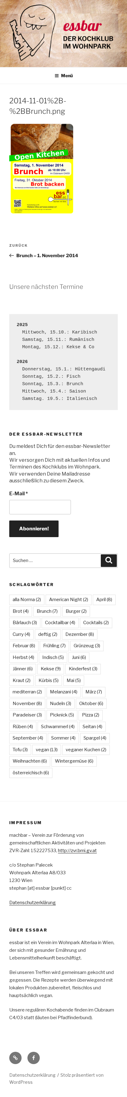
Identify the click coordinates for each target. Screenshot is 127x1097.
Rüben (23, 726)
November (27, 703)
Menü (67, 75)
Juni (79, 657)
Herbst (23, 657)
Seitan (92, 726)
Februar (24, 645)
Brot (21, 611)
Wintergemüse (74, 761)
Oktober (91, 703)
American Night (68, 599)
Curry (21, 634)
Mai (74, 680)
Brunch (47, 611)
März (93, 692)
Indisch (53, 657)
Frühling (54, 645)
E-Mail (18, 494)
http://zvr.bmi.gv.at (77, 850)
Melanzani (63, 692)
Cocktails (96, 622)
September (28, 738)
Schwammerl (58, 726)
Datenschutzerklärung (32, 902)
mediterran (27, 692)
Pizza (90, 715)
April (104, 599)
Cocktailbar (60, 622)
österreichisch (31, 773)
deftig (47, 634)
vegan (47, 749)
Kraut (22, 680)
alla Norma (27, 599)
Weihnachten (30, 761)
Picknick (62, 715)
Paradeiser (27, 715)
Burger (76, 611)
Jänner (23, 669)
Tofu (20, 749)
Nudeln (60, 703)
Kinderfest (83, 669)
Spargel (95, 738)
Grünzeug (87, 645)
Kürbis (49, 680)
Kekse (51, 669)
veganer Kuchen (86, 749)
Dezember (79, 634)
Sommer (63, 738)
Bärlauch (25, 622)
